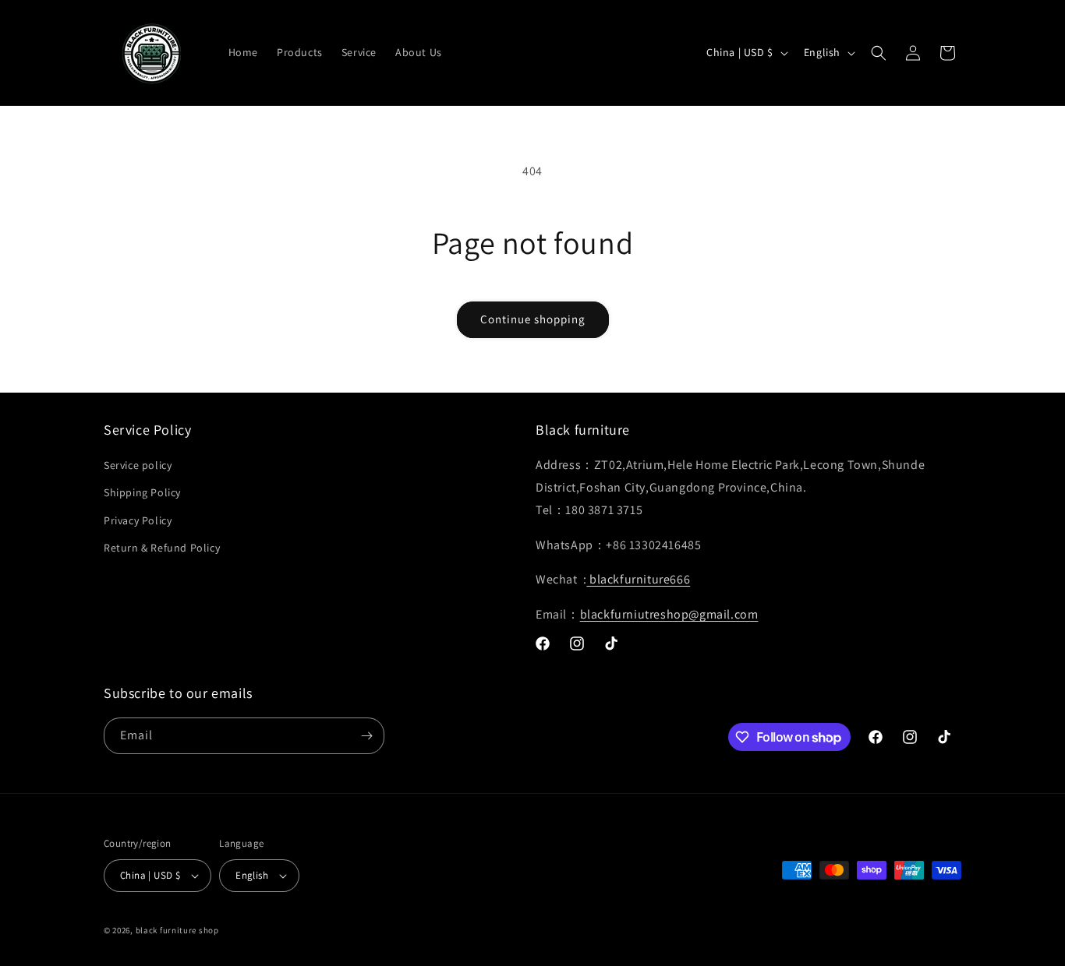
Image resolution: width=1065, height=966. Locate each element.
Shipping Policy (142, 492)
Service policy (138, 465)
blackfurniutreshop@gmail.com (669, 614)
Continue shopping (533, 319)
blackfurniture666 (638, 579)
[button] (879, 53)
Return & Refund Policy (162, 548)
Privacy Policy (138, 520)
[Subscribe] (366, 735)
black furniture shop (177, 930)
